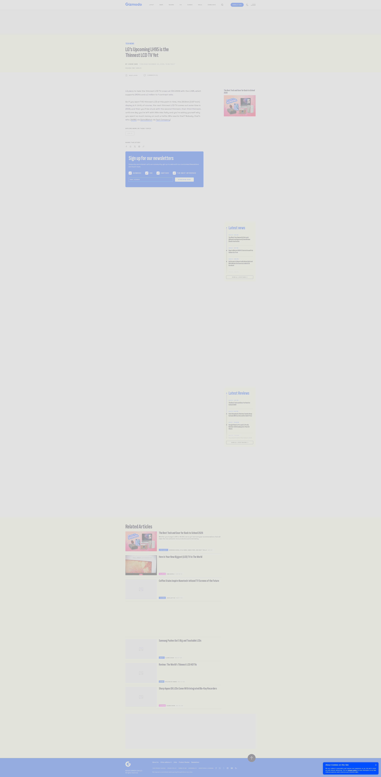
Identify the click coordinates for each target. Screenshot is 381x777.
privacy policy (352, 770)
